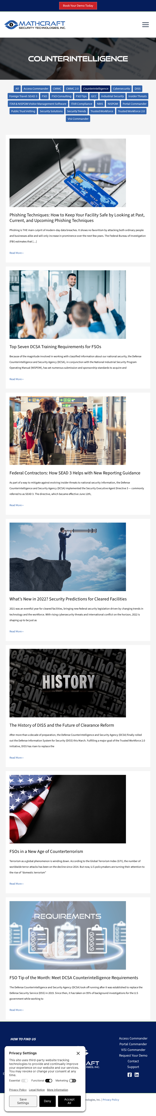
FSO (44, 96)
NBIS (100, 104)
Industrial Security (112, 96)
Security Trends (76, 111)
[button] (78, 5)
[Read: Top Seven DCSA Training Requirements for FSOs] (68, 304)
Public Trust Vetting (23, 111)
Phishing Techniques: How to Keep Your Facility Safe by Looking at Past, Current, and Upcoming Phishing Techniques (77, 218)
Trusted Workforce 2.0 (131, 111)
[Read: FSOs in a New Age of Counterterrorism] (68, 808)
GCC (93, 96)
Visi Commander (78, 119)
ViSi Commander (133, 1049)
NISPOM (113, 104)
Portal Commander (134, 104)
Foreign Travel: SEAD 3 (23, 96)
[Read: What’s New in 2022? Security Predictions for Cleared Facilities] (68, 556)
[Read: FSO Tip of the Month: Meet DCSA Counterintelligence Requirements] (68, 935)
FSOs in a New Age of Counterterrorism (46, 851)
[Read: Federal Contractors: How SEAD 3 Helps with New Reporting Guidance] (68, 430)
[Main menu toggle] (145, 24)
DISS (138, 88)
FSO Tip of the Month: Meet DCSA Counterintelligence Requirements (74, 978)
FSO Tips (81, 96)
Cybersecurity (121, 88)
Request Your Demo (133, 1055)
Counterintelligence (95, 88)
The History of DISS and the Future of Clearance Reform (62, 725)
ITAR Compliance (81, 104)
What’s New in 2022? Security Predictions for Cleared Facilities (68, 599)
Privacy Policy (111, 1100)
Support (133, 1066)
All (17, 88)
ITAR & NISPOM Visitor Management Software (38, 104)
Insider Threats (137, 96)
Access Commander (36, 88)
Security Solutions (51, 111)
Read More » (16, 252)
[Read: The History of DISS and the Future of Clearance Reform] (68, 682)
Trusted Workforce (102, 111)
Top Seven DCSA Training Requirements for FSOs (55, 347)
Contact (133, 1061)
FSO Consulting (61, 96)
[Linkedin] (136, 1074)
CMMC (57, 88)
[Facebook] (129, 1074)
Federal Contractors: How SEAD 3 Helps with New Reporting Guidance (75, 473)
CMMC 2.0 (72, 88)
